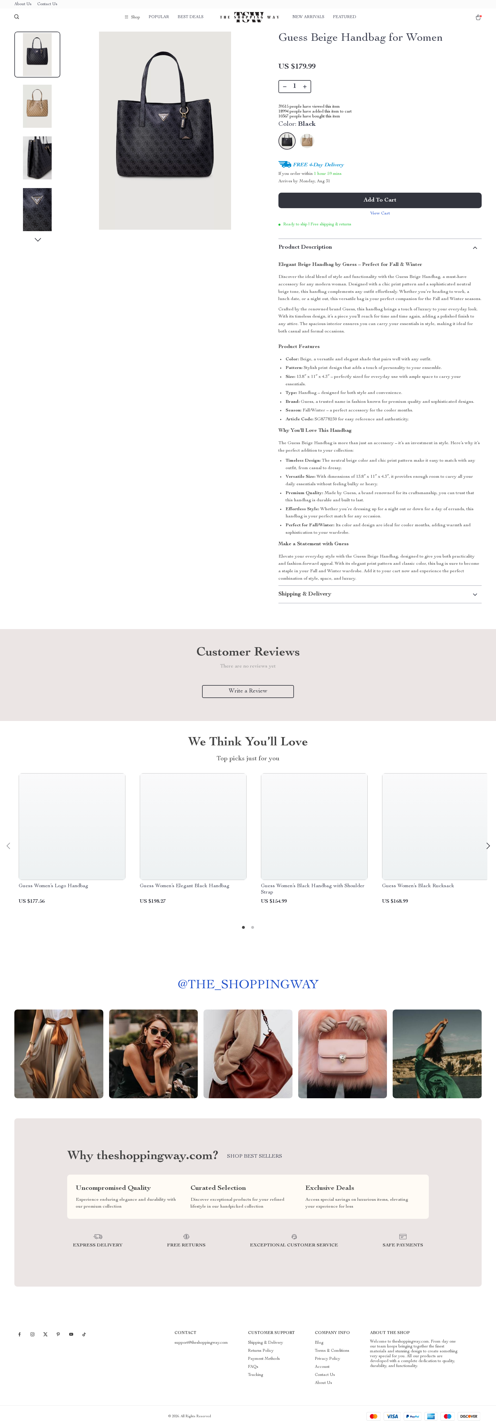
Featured (344, 17)
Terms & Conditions (332, 1351)
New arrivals (308, 17)
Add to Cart (380, 200)
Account (322, 1367)
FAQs (253, 1367)
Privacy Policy (327, 1359)
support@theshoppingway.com (201, 1343)
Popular (159, 17)
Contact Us (47, 4)
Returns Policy (261, 1351)
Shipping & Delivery (265, 1343)
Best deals (191, 17)
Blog (319, 1343)
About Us (23, 4)
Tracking (255, 1375)
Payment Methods (264, 1359)
